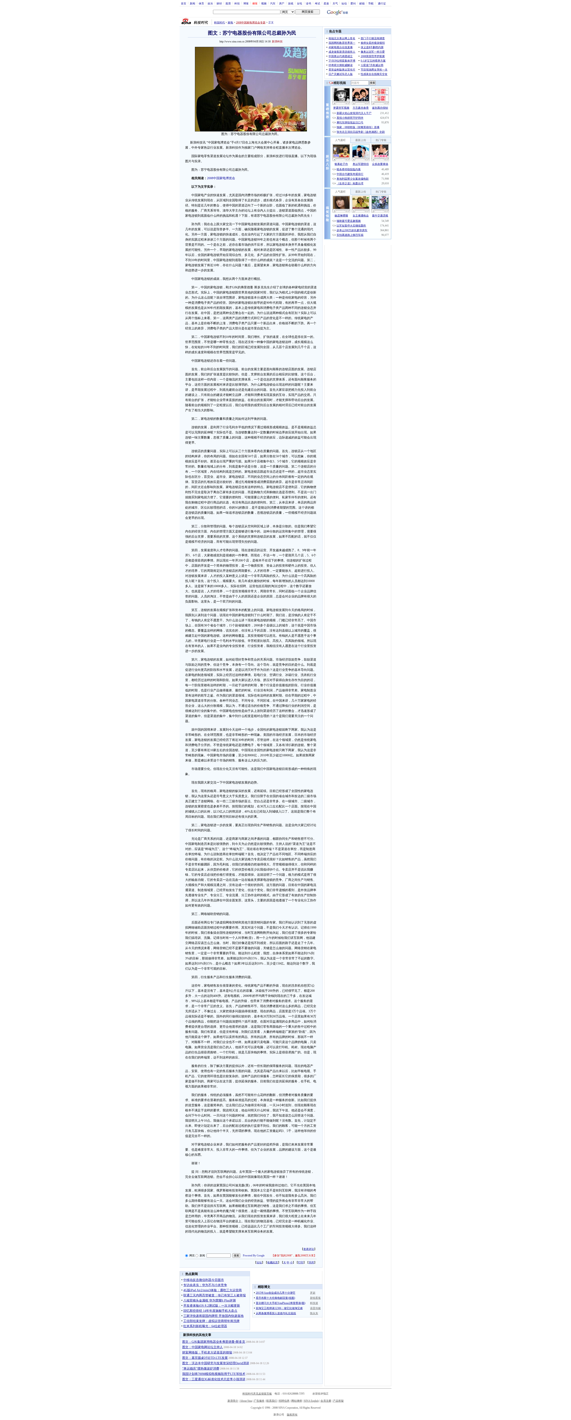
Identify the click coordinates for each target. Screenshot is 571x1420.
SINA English (311, 1400)
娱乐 (210, 3)
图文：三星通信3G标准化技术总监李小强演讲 (213, 1379)
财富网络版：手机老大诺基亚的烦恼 (207, 1352)
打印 (300, 1262)
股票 (228, 3)
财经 (219, 3)
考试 (317, 3)
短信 (344, 3)
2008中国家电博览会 (221, 178)
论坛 (259, 1262)
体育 (201, 3)
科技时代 (219, 22)
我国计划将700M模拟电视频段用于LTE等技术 (213, 1374)
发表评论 (308, 1249)
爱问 (353, 3)
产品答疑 (338, 1400)
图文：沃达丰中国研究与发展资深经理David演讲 (215, 1363)
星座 (326, 3)
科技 (237, 3)
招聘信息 (284, 1400)
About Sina (246, 1400)
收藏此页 (272, 1262)
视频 (264, 3)
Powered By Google (254, 1255)
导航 (371, 3)
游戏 (290, 3)
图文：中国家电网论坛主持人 (202, 1347)
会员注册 (326, 1400)
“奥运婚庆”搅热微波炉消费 (200, 1368)
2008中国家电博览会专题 (250, 22)
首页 (183, 3)
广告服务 (259, 1400)
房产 (281, 3)
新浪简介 (233, 1400)
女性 (299, 3)
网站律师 (296, 1400)
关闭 (311, 1262)
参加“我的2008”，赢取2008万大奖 (294, 1255)
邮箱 (362, 3)
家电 (230, 22)
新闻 (192, 3)
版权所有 (292, 1414)
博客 (246, 3)
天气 (335, 3)
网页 (192, 1255)
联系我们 (271, 1400)
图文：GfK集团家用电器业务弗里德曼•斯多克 (213, 1341)
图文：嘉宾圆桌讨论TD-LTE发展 (205, 1358)
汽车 (272, 3)
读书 (308, 3)
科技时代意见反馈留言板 (257, 1393)
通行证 (382, 3)
